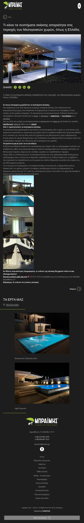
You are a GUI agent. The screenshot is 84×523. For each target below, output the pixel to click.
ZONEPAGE (46, 511)
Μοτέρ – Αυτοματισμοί (42, 476)
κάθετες (16, 124)
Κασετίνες (42, 464)
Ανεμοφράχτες (42, 479)
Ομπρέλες (42, 487)
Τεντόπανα (42, 468)
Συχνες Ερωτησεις (42, 498)
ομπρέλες (6, 119)
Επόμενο (73, 289)
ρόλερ (55, 121)
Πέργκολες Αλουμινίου (42, 460)
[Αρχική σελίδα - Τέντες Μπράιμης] (13, 6)
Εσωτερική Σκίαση (42, 490)
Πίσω (9, 17)
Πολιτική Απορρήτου (42, 494)
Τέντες (42, 457)
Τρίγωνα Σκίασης (42, 483)
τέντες (36, 116)
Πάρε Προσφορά (40, 518)
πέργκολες (44, 116)
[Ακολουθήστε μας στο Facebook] (42, 450)
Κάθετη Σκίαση (42, 471)
